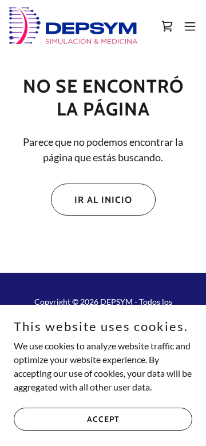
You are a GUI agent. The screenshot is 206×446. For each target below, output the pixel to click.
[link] (73, 26)
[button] (167, 26)
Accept (103, 418)
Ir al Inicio (103, 199)
